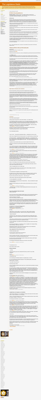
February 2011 (2, 377)
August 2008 (2, 358)
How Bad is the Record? (4, 17)
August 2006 (2, 343)
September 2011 (3, 382)
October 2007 (2, 352)
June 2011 (2, 380)
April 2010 (2, 371)
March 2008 (2, 355)
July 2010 (2, 373)
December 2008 (3, 361)
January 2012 (2, 384)
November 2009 (3, 368)
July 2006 (2, 342)
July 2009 (2, 365)
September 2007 (3, 351)
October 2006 (2, 344)
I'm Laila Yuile (2, 16)
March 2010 (2, 370)
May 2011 (2, 379)
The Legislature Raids (11, 4)
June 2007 (2, 349)
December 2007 (3, 353)
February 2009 (3, 362)
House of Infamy (3, 15)
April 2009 (2, 363)
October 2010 (2, 375)
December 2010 (3, 376)
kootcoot (14, 126)
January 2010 (2, 369)
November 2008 (3, 360)
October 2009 (2, 367)
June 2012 (2, 387)
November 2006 (3, 345)
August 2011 (2, 381)
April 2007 (2, 348)
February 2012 (3, 385)
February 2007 (3, 347)
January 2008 (2, 354)
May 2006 (2, 341)
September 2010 (3, 374)
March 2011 (2, 378)
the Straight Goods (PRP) (4, 19)
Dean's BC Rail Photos (3, 338)
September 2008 (3, 359)
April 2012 (2, 386)
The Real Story (3, 18)
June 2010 (2, 372)
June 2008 (2, 357)
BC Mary (14, 149)
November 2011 (3, 383)
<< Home (11, 329)
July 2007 (2, 350)
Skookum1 (14, 276)
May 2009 (2, 364)
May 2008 (2, 356)
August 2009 (2, 366)
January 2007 (2, 346)
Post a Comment (13, 326)
